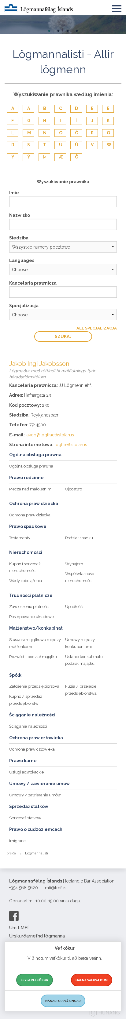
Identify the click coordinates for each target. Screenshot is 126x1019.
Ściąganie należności (28, 726)
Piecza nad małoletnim (30, 489)
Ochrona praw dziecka (29, 515)
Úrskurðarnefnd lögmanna (37, 936)
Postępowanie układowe (31, 616)
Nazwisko (19, 215)
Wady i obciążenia (25, 580)
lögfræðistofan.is (70, 444)
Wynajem (74, 564)
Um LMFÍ (18, 927)
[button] (116, 7)
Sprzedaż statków (25, 818)
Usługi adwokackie (26, 772)
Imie (14, 192)
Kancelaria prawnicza (33, 283)
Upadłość (74, 606)
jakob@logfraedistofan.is (50, 434)
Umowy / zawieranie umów (35, 795)
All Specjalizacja (96, 328)
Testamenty (19, 538)
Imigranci (18, 841)
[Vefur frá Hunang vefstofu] (104, 1013)
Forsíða (10, 853)
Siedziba (18, 237)
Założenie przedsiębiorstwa (34, 686)
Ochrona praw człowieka (32, 749)
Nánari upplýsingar (63, 1001)
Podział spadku (79, 538)
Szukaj (63, 336)
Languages (21, 260)
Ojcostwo (73, 489)
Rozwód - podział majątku (33, 656)
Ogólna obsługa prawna (31, 466)
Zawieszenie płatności (29, 606)
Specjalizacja (24, 305)
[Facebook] (14, 915)
